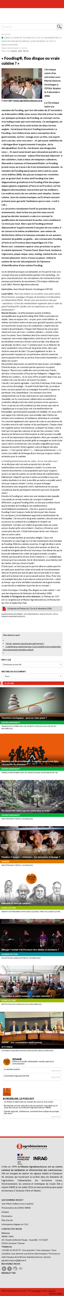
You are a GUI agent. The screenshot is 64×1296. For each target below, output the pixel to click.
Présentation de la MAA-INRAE (16, 1207)
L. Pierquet (36, 1291)
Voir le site (55, 1071)
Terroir (26, 51)
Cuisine (14, 51)
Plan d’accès (7, 1220)
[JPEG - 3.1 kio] (21, 83)
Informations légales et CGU (14, 1224)
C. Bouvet (52, 1291)
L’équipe (5, 1212)
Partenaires (6, 1216)
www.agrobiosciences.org (27, 100)
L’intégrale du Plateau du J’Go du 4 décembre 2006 (30, 608)
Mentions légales (56, 1293)
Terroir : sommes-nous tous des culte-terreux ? (25, 643)
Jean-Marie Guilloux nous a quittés (17, 1203)
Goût (20, 51)
